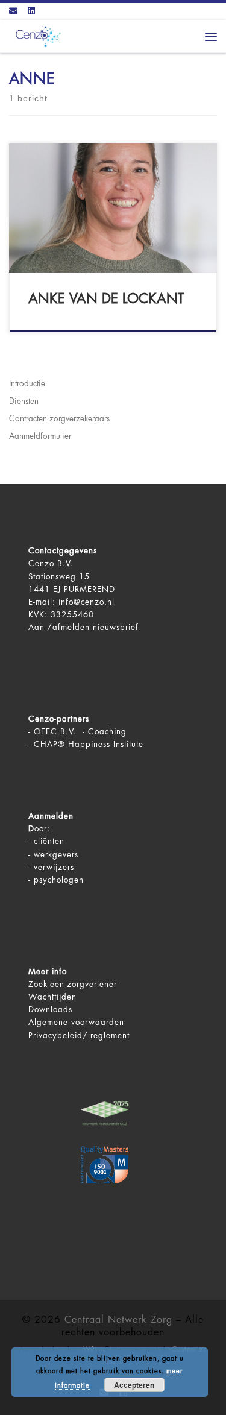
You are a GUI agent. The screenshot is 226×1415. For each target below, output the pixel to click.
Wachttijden (52, 997)
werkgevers (56, 855)
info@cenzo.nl (86, 602)
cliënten (49, 841)
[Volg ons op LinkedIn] (31, 11)
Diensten (24, 401)
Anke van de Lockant (106, 299)
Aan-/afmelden (59, 627)
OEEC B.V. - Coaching (80, 732)
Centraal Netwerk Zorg (118, 1320)
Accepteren (134, 1384)
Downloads (50, 1009)
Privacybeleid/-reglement (79, 1035)
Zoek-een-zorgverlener (72, 984)
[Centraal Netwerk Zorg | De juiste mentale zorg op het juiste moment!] (36, 36)
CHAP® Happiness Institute (88, 744)
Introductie (27, 384)
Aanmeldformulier (40, 436)
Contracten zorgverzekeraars (59, 419)
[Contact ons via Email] (13, 11)
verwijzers (54, 867)
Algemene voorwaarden (76, 1022)
